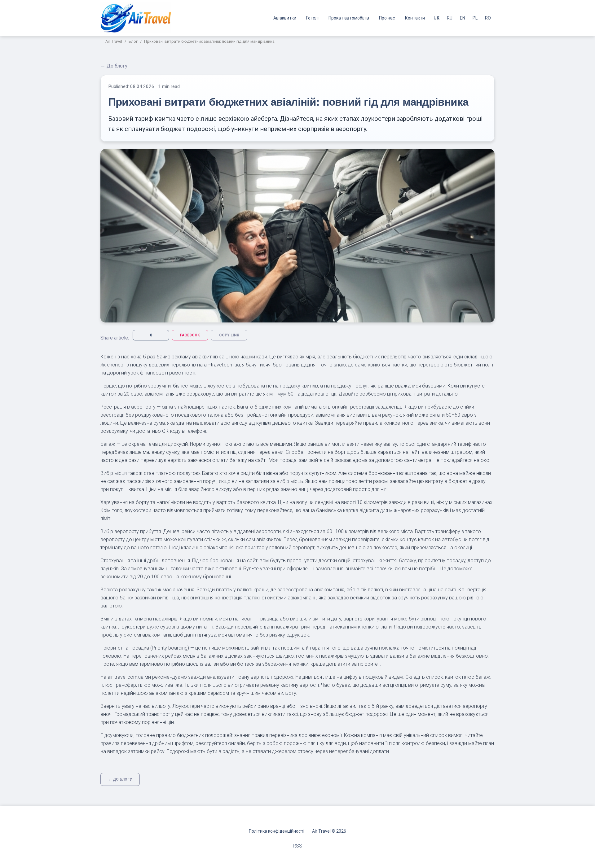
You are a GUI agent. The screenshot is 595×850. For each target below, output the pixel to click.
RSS (297, 846)
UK (436, 17)
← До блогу (113, 66)
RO (488, 17)
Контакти (415, 17)
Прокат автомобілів (348, 17)
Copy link (229, 335)
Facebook (190, 335)
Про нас (387, 17)
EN (462, 17)
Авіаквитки (284, 17)
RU (449, 17)
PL (475, 17)
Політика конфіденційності (276, 831)
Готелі (312, 17)
